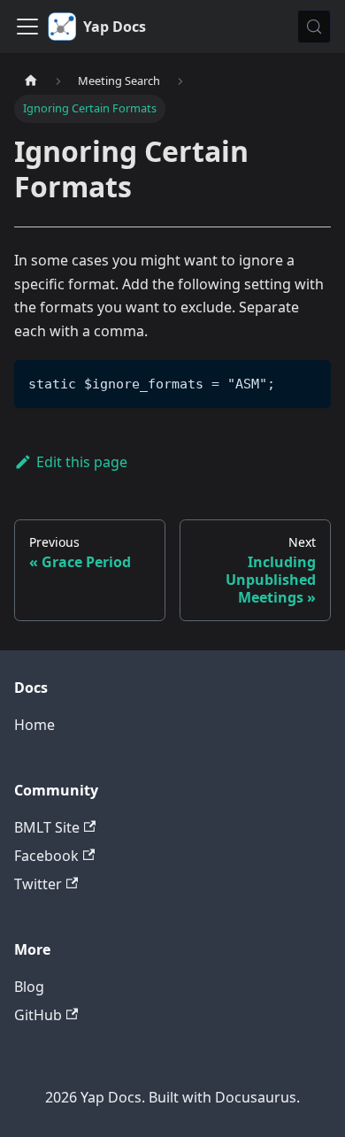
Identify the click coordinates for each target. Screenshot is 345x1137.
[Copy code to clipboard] (309, 381)
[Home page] (31, 81)
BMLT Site (47, 827)
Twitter (38, 884)
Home (34, 724)
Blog (29, 986)
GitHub (38, 1015)
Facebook (46, 855)
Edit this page (81, 462)
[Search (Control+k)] (314, 26)
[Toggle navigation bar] (27, 26)
